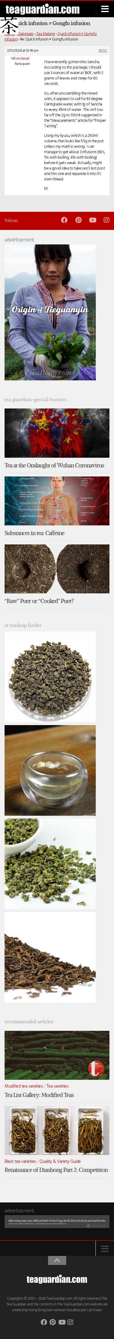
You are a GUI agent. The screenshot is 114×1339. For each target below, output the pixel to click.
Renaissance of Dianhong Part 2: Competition (56, 1170)
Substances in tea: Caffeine (34, 533)
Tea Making (45, 34)
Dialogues (25, 34)
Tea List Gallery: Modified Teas (39, 1095)
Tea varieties (57, 1086)
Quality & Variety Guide (60, 1161)
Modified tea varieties (24, 1086)
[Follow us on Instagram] (106, 220)
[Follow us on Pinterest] (78, 220)
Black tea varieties (20, 1161)
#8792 (102, 50)
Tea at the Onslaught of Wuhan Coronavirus (54, 465)
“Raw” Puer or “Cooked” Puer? (39, 601)
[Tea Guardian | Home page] (47, 9)
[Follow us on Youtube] (92, 220)
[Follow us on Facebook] (64, 220)
